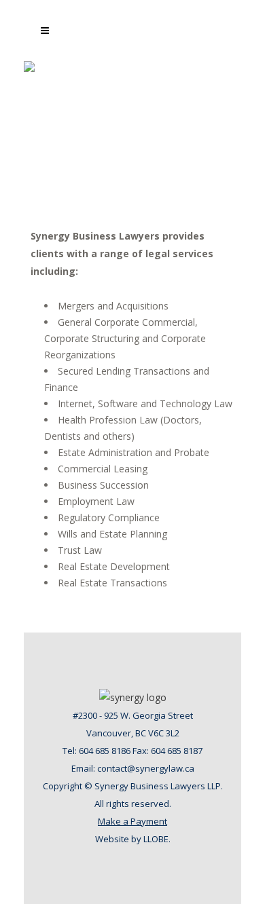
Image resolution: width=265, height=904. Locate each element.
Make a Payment (132, 821)
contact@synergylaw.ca (145, 768)
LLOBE (156, 839)
